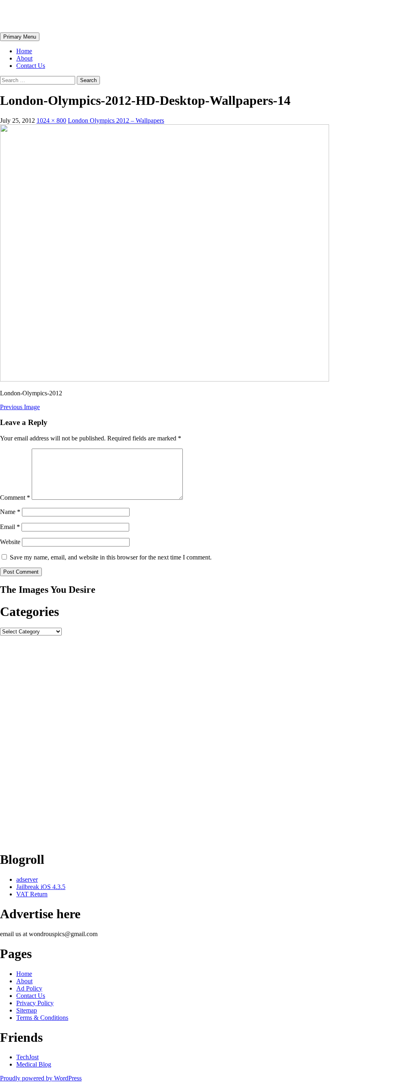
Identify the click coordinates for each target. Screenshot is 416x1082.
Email (10, 526)
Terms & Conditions (42, 1017)
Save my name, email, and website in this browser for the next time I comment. (111, 557)
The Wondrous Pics (53, 16)
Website (10, 541)
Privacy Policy (35, 1003)
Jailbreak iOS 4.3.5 (40, 886)
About (24, 58)
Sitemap (26, 1010)
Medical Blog (33, 1064)
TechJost (27, 1057)
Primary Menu (19, 37)
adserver (27, 879)
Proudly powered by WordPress (41, 1078)
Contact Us (30, 65)
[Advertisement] (208, 739)
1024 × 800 (51, 120)
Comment (15, 497)
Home (24, 51)
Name (10, 511)
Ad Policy (29, 988)
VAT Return (32, 894)
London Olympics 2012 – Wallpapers (116, 120)
